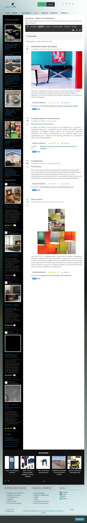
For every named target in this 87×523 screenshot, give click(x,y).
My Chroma (11, 511)
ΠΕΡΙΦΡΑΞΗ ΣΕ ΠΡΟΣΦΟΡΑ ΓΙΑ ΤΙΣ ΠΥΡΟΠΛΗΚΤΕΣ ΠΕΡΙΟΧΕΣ (59, 472)
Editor (10, 232)
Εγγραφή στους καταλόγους (15, 493)
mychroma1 (12, 183)
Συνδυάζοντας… (37, 161)
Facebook (65, 492)
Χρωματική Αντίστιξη (11, 357)
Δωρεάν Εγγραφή (39, 493)
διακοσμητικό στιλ (71, 146)
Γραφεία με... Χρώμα (11, 304)
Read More (14, 228)
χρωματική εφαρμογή (13, 444)
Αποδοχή (79, 519)
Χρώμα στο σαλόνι (11, 206)
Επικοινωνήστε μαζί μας (14, 503)
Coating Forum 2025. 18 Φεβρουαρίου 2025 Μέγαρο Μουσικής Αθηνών (12, 46)
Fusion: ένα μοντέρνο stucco (11, 405)
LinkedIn (64, 498)
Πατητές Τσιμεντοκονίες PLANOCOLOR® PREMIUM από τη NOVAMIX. (12, 112)
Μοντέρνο (53, 106)
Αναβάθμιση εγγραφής (13, 495)
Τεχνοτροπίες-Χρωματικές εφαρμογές (12, 408)
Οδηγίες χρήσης (12, 501)
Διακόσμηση (11, 439)
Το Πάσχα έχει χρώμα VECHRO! (12, 141)
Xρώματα (44, 148)
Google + (64, 494)
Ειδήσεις (7, 50)
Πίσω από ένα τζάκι (11, 254)
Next (8, 481)
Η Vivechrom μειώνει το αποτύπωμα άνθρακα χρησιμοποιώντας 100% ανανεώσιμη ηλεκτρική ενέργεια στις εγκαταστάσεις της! (12, 79)
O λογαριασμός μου (13, 497)
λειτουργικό (60, 146)
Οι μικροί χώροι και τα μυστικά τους (45, 118)
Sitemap (33, 511)
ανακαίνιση (7, 444)
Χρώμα (9, 437)
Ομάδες (36, 497)
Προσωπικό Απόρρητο (49, 511)
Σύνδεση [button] (41, 4)
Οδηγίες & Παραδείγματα (41, 495)
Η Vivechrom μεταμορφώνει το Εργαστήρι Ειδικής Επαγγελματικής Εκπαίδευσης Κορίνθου (12, 172)
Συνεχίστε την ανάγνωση (38, 102)
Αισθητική (60, 106)
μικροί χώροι (52, 146)
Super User (45, 202)
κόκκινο (54, 187)
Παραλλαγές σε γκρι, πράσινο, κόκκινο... (11, 355)
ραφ (42, 187)
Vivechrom (12, 442)
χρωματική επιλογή (11, 446)
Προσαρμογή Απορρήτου (41, 501)
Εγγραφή (50, 4)
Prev (6, 481)
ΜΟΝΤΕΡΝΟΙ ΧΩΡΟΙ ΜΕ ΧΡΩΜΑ (44, 47)
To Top (72, 509)
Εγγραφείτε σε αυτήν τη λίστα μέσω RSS (40, 41)
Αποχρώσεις (7, 442)
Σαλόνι (62, 275)
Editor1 (10, 282)
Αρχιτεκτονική (9, 116)
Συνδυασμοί (45, 106)
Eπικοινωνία (39, 511)
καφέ (59, 187)
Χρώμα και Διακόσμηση (12, 207)
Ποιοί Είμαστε (59, 511)
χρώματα (17, 442)
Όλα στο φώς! (36, 199)
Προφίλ (36, 499)
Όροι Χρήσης (26, 511)
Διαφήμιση (10, 499)
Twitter (64, 496)
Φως (48, 275)
